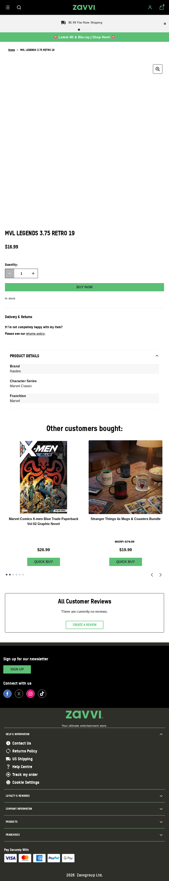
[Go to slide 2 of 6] (10, 574)
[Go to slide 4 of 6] (16, 574)
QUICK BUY (43, 562)
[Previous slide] (151, 574)
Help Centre (22, 766)
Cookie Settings (25, 782)
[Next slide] (160, 574)
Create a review (84, 625)
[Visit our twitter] (19, 694)
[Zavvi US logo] (84, 7)
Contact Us (21, 743)
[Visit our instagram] (30, 694)
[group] (84, 142)
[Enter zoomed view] (157, 69)
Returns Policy (24, 751)
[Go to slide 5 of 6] (20, 574)
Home (11, 50)
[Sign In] (150, 7)
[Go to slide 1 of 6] (6, 574)
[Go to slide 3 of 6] (13, 574)
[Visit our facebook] (7, 694)
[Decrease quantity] (9, 273)
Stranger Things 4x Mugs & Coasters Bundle (126, 519)
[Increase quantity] (33, 273)
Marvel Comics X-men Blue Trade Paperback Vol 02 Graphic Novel (43, 521)
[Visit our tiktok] (42, 694)
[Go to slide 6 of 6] (23, 574)
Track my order (25, 774)
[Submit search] (18, 7)
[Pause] (165, 23)
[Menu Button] (7, 7)
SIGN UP (17, 669)
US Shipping (22, 758)
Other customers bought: (84, 428)
